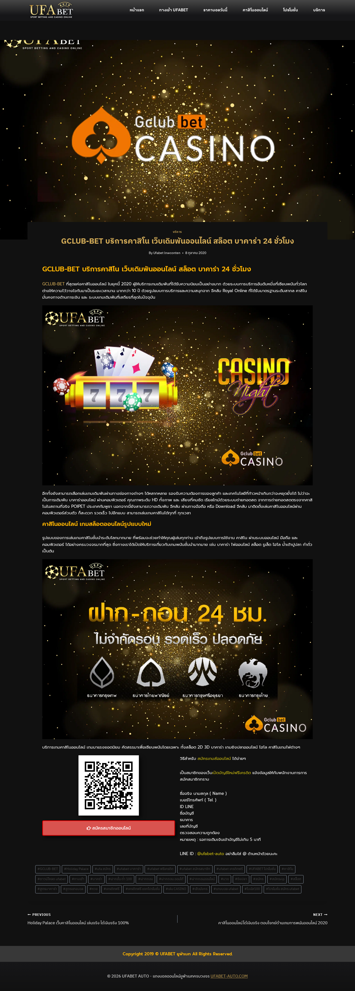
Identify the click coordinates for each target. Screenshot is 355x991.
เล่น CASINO (176, 889)
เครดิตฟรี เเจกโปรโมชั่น (143, 889)
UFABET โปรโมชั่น (262, 869)
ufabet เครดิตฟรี (229, 869)
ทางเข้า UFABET (173, 10)
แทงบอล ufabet (225, 889)
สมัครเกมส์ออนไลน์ (214, 758)
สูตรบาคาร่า (47, 889)
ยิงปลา (241, 879)
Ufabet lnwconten (166, 253)
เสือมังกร (199, 889)
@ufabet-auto (210, 853)
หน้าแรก (137, 10)
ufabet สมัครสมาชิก (194, 869)
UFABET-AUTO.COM (229, 976)
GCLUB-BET (53, 284)
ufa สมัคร (103, 869)
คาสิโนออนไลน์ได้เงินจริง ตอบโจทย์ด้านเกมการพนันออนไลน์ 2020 (272, 919)
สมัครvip (277, 879)
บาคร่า (96, 879)
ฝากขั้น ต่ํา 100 (120, 879)
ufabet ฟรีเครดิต (160, 869)
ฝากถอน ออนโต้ (171, 879)
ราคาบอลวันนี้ (215, 10)
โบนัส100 (252, 889)
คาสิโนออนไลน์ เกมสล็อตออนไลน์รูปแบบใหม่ (96, 524)
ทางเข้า (78, 879)
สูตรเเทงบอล (73, 889)
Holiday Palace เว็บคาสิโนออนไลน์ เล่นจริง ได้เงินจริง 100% (78, 919)
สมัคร (258, 879)
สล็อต (296, 879)
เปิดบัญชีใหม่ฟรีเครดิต (231, 773)
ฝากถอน (145, 879)
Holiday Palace (76, 869)
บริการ (319, 10)
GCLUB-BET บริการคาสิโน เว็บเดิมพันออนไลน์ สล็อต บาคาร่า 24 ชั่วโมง (146, 269)
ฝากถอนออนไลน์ (202, 879)
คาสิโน (287, 869)
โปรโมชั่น (290, 10)
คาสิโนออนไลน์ (255, 10)
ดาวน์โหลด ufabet (51, 879)
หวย (93, 889)
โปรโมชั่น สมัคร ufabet (282, 889)
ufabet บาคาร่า (129, 869)
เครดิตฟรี (111, 889)
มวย (225, 879)
